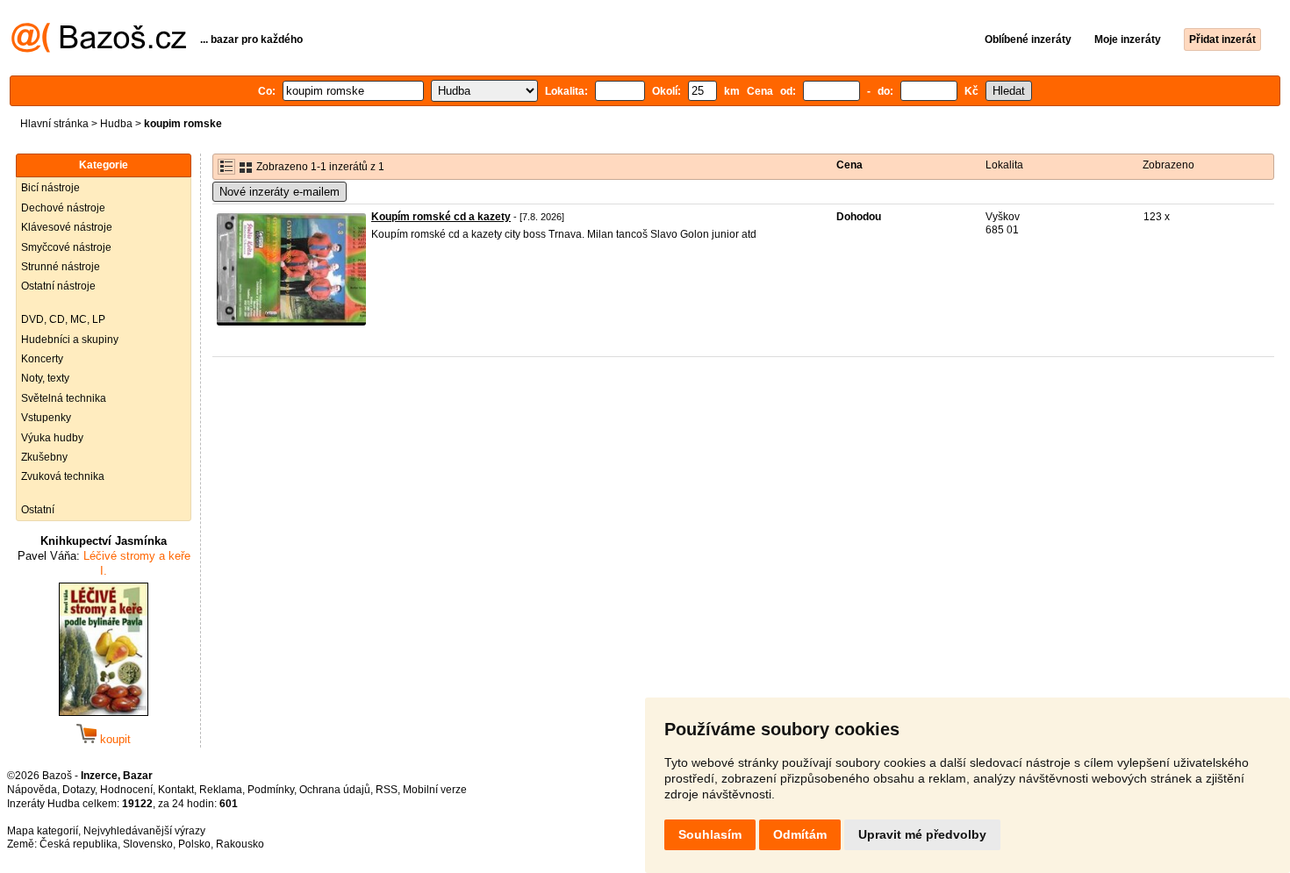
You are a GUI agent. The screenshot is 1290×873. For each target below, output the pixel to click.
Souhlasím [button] (710, 834)
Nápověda (32, 790)
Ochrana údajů (334, 790)
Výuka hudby (52, 438)
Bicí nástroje (50, 188)
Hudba (116, 124)
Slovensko (148, 844)
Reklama (220, 790)
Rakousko (240, 844)
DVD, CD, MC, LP (63, 319)
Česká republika (78, 844)
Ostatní (37, 510)
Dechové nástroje (63, 208)
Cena (849, 165)
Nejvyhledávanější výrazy (144, 831)
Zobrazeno (1168, 165)
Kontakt (176, 790)
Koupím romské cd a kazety (441, 217)
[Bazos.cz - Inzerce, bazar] (98, 49)
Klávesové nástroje (66, 227)
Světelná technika (63, 398)
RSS (387, 790)
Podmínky (270, 790)
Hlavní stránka (54, 124)
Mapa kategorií (42, 831)
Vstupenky (46, 417)
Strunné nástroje (60, 267)
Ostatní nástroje (58, 286)
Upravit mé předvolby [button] (922, 834)
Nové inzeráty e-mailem (279, 191)
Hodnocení (126, 790)
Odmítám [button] (800, 834)
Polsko (194, 844)
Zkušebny (44, 457)
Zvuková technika (62, 476)
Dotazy (78, 790)
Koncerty (42, 359)
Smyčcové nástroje (66, 247)
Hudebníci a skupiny (69, 339)
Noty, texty (45, 378)
